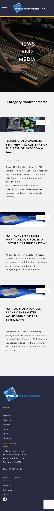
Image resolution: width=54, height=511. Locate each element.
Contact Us (8, 494)
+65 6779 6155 (15, 468)
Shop (5, 433)
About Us (7, 485)
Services (7, 420)
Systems (7, 415)
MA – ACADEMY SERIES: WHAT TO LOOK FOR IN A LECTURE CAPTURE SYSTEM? (26, 240)
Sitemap (7, 438)
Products (7, 429)
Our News (7, 490)
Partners (6, 424)
